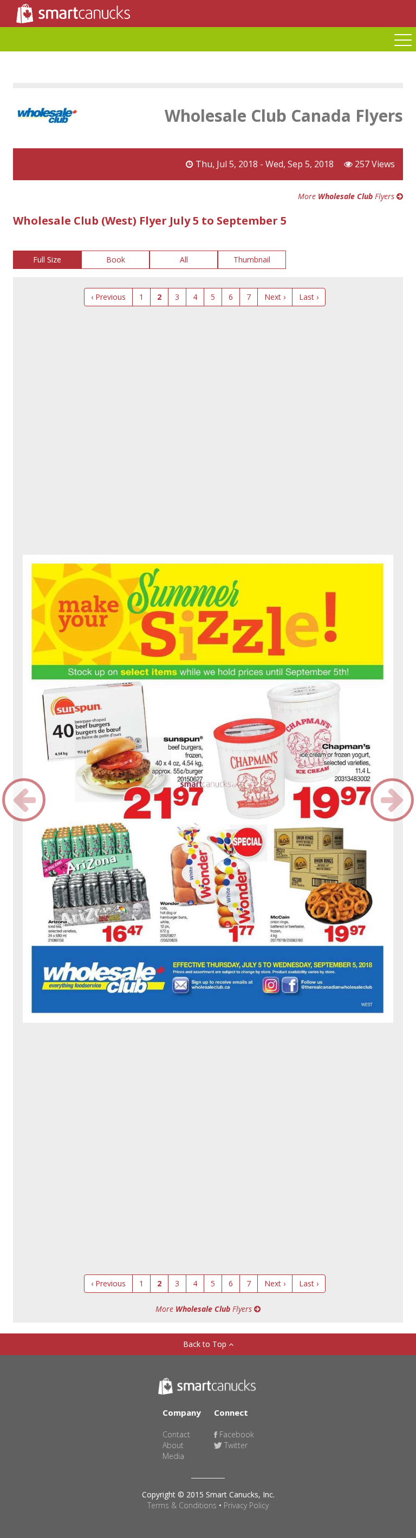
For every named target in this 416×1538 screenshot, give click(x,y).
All (184, 259)
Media (173, 1456)
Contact (176, 1434)
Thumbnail (251, 259)
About (173, 1445)
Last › (308, 297)
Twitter (235, 1445)
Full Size (47, 259)
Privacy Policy (246, 1505)
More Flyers (347, 196)
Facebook (235, 1434)
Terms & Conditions (182, 1505)
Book (115, 259)
